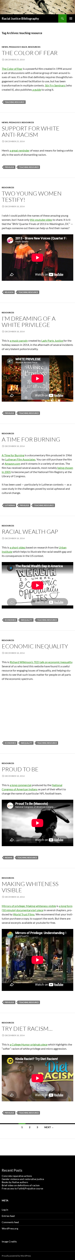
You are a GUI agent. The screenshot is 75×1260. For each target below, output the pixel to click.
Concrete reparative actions (17, 1175)
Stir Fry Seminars (55, 85)
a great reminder (19, 150)
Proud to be (20, 769)
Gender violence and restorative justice (23, 1179)
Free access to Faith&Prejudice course (22, 1188)
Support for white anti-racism (30, 131)
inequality (26, 620)
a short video (18, 547)
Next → (49, 1127)
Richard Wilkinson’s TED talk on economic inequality (41, 662)
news (5, 47)
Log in (5, 1209)
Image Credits (9, 1241)
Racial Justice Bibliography (20, 18)
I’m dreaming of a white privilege (28, 321)
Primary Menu (71, 18)
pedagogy (15, 47)
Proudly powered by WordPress (16, 1255)
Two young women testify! (32, 196)
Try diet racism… (27, 1028)
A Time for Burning (31, 439)
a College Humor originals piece (28, 1044)
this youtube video (41, 219)
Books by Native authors (15, 1182)
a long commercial (20, 785)
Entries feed (8, 1215)
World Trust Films (24, 914)
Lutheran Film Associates (20, 459)
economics (10, 620)
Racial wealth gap (30, 531)
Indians (8, 857)
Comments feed (10, 1222)
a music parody (19, 340)
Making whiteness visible (30, 887)
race (24, 47)
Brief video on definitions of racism (21, 1185)
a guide (36, 89)
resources (34, 47)
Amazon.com (12, 463)
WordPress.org (10, 1228)
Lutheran (10, 505)
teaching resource (14, 102)
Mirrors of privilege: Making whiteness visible (29, 906)
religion (9, 292)
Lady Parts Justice (52, 340)
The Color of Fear (30, 52)
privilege (9, 167)
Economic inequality (35, 646)
